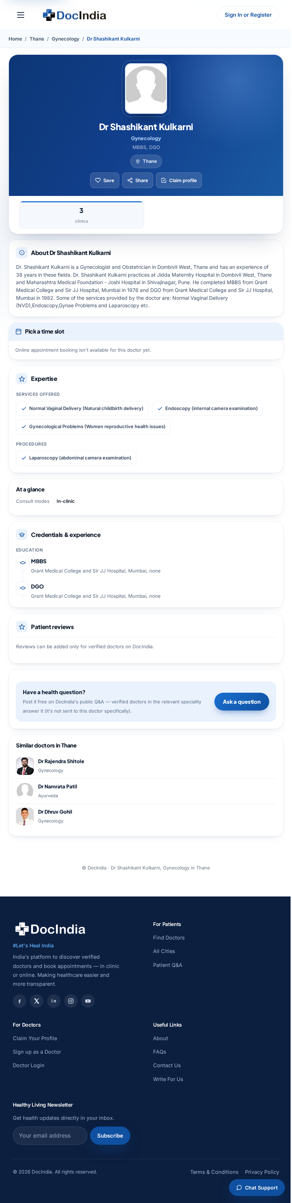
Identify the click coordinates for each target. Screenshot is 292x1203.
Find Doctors (169, 938)
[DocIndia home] (74, 15)
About (160, 1038)
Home (15, 39)
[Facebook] (19, 1001)
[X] (36, 1001)
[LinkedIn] (54, 1001)
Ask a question (242, 701)
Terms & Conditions (214, 1172)
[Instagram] (71, 1001)
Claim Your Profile (35, 1038)
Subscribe (110, 1135)
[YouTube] (88, 1001)
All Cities (164, 951)
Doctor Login (29, 1065)
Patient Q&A (167, 965)
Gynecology (65, 39)
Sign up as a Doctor (37, 1052)
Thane (37, 39)
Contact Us (167, 1065)
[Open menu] (20, 15)
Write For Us (168, 1079)
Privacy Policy (262, 1172)
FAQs (159, 1052)
